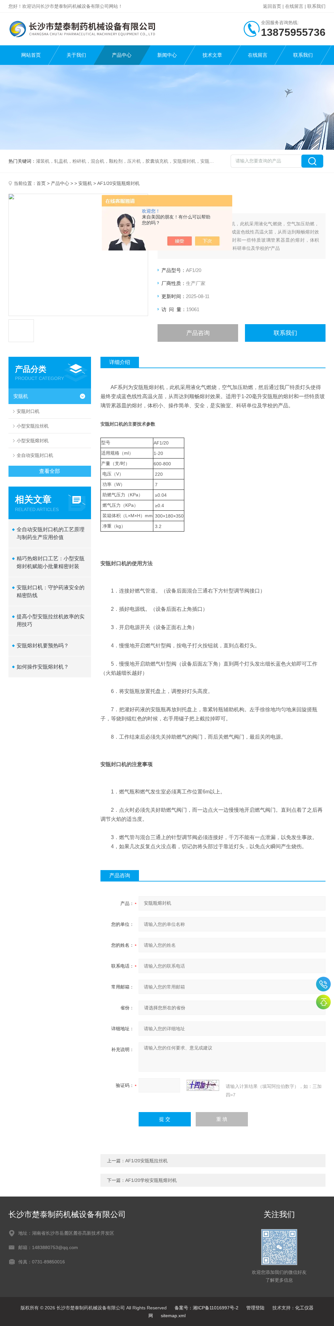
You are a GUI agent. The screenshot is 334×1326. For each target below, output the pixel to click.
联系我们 (316, 6)
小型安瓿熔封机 (33, 440)
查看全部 (49, 471)
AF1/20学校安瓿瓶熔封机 (151, 1180)
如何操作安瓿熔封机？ (43, 667)
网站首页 (31, 55)
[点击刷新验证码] (203, 1085)
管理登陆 (255, 1307)
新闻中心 (167, 55)
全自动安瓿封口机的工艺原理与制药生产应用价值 (50, 533)
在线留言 (294, 6)
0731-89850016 (323, 984)
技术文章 (212, 55)
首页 (41, 183)
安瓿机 (85, 183)
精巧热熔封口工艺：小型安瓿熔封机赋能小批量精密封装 (50, 562)
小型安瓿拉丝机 (33, 426)
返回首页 (272, 6)
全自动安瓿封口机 (35, 455)
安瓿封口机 (28, 411)
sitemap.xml (173, 1315)
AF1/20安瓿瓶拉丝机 (146, 1160)
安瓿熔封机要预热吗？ (43, 645)
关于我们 (76, 55)
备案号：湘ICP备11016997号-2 (206, 1307)
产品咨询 (198, 333)
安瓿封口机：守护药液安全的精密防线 (50, 591)
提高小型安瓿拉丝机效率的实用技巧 (50, 620)
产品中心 (121, 55)
